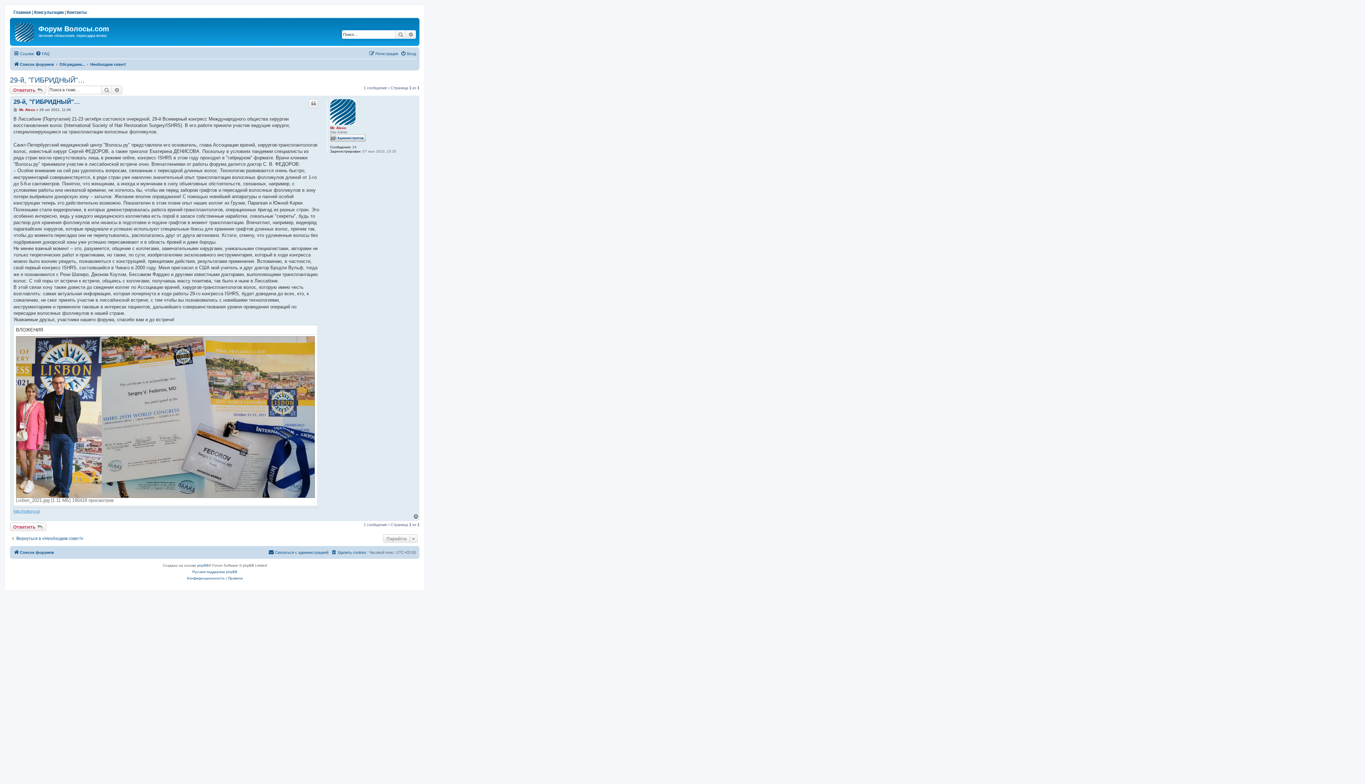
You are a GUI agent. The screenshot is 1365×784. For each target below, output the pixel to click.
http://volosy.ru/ (27, 511)
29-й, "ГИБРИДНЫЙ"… (47, 80)
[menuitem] (43, 53)
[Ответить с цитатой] (313, 103)
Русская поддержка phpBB (214, 572)
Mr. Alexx (338, 128)
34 (354, 147)
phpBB (203, 565)
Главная (22, 12)
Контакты (77, 12)
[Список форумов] (25, 31)
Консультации (49, 12)
